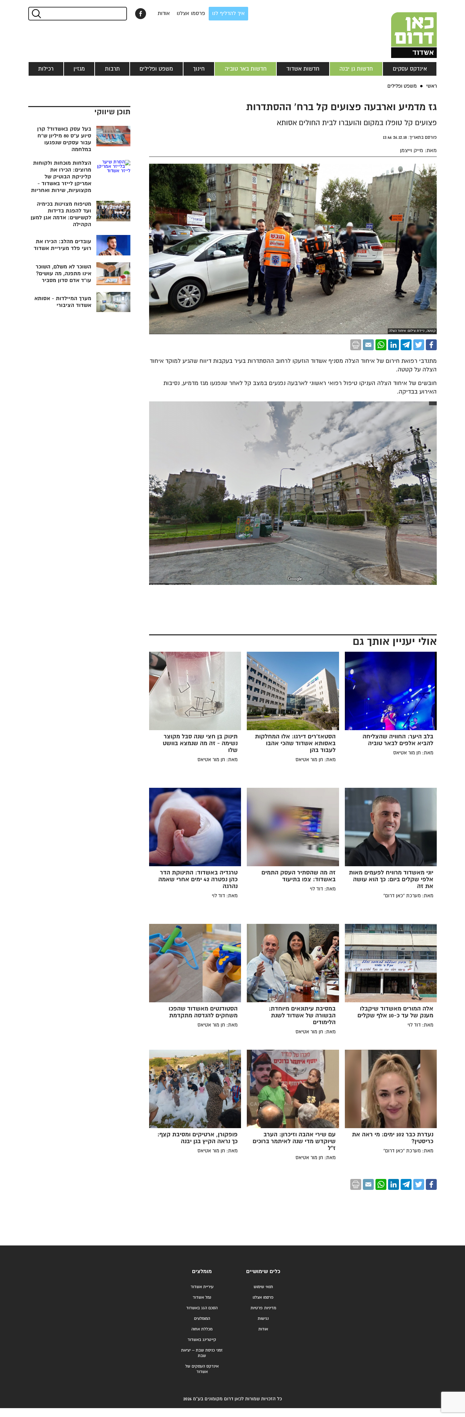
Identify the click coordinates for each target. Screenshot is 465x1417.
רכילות (45, 69)
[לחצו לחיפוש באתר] (36, 13)
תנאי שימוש (263, 1287)
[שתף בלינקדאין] (393, 344)
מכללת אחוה (201, 1329)
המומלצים (202, 1318)
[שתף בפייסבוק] (140, 13)
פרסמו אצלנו (191, 13)
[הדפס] (355, 344)
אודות (164, 13)
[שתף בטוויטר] (418, 344)
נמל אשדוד (202, 1297)
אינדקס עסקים (410, 69)
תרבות (112, 69)
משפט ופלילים (156, 69)
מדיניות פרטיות (263, 1308)
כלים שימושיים (263, 1271)
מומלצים (202, 1271)
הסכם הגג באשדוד (202, 1308)
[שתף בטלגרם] (406, 344)
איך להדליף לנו (228, 13)
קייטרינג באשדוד (202, 1340)
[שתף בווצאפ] (380, 344)
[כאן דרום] (403, 29)
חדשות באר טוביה (246, 69)
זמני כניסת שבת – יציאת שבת (202, 1353)
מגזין (79, 69)
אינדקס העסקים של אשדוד (202, 1369)
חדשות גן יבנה (356, 69)
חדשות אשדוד (302, 69)
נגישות (263, 1318)
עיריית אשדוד (202, 1287)
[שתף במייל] (368, 344)
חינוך (199, 69)
